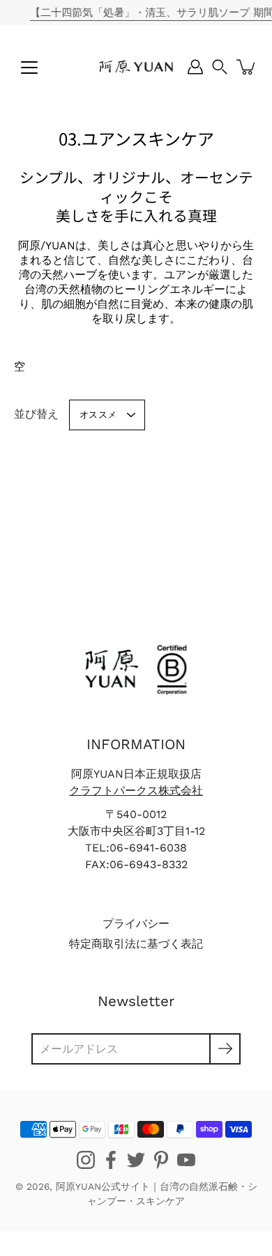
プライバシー (136, 923)
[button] (219, 66)
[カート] (247, 67)
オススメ (98, 414)
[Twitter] (136, 1160)
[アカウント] (195, 67)
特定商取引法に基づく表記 (136, 943)
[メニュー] (29, 67)
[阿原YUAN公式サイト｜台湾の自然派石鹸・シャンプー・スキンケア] (136, 67)
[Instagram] (86, 1160)
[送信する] (225, 1049)
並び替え (36, 414)
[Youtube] (186, 1160)
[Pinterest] (161, 1160)
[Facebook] (111, 1160)
